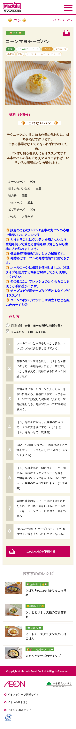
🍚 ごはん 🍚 (34, 627)
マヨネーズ (61, 49)
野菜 (10, 49)
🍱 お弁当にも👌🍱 (37, 584)
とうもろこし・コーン (28, 49)
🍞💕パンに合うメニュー (40, 649)
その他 (47, 49)
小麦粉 (10, 54)
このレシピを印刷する (41, 551)
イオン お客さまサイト (21, 710)
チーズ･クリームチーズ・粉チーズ (43, 54)
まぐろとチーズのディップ (43, 655)
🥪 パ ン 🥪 (15, 33)
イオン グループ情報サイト (23, 694)
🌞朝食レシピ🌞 (35, 606)
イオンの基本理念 (18, 702)
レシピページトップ (62, 20)
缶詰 (20, 54)
